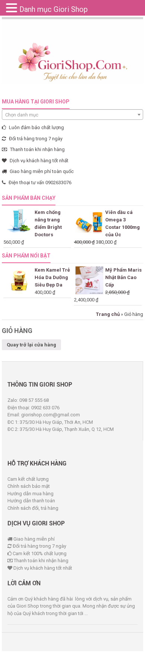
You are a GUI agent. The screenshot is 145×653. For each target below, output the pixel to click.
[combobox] (72, 114)
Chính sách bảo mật (28, 486)
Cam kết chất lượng (28, 479)
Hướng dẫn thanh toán (31, 500)
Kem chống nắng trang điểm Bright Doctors (48, 223)
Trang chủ (108, 314)
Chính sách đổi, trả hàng (32, 508)
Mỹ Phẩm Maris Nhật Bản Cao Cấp (123, 277)
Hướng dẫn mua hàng (30, 493)
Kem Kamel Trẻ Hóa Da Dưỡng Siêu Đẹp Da (52, 277)
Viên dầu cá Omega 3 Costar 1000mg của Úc (122, 223)
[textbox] (72, 115)
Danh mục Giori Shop (53, 9)
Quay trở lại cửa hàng (31, 345)
